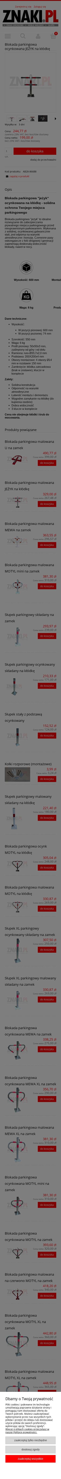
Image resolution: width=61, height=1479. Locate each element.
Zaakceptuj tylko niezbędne (30, 1440)
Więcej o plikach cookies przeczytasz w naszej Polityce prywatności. (27, 1431)
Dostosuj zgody (31, 1449)
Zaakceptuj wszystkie (30, 1458)
